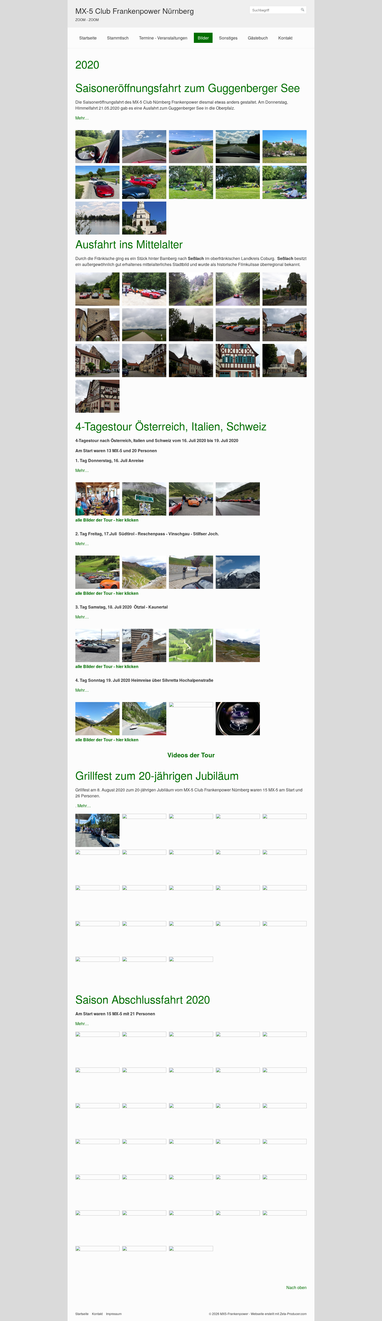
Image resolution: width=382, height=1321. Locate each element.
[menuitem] (88, 38)
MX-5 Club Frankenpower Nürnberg (134, 10)
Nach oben (296, 1287)
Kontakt (285, 38)
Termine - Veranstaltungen (163, 38)
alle (78, 593)
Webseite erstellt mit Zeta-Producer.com (279, 1313)
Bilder (203, 38)
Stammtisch (118, 38)
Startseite (88, 38)
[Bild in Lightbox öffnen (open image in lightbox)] (97, 146)
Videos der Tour (191, 754)
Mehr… (82, 118)
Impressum (114, 1313)
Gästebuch (258, 38)
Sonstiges (228, 38)
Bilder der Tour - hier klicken (111, 593)
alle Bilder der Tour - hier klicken (107, 520)
